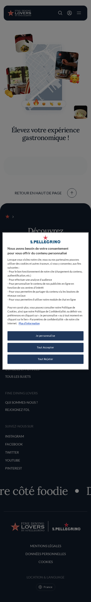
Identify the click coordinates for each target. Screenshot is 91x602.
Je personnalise (45, 335)
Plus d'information (29, 323)
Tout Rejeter (45, 359)
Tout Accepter (45, 347)
